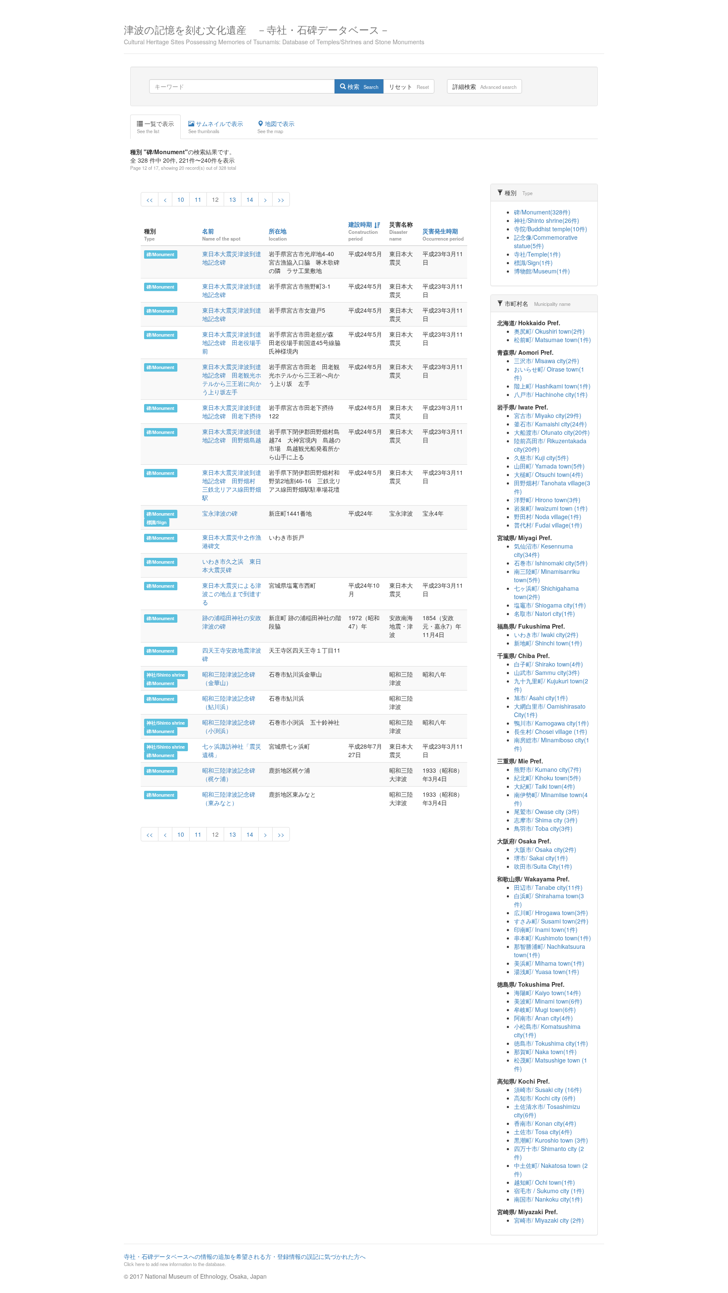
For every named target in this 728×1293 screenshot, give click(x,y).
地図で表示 (275, 126)
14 (249, 199)
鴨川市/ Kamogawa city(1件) (551, 723)
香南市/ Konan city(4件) (545, 1123)
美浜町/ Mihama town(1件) (549, 963)
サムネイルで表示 (215, 126)
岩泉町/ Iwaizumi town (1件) (551, 508)
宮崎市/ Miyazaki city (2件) (549, 1220)
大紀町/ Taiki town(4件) (544, 786)
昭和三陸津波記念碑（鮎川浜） (228, 702)
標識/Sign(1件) (533, 262)
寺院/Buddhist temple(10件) (550, 229)
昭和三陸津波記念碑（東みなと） (228, 798)
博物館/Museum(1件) (542, 271)
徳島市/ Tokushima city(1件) (551, 1043)
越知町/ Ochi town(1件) (544, 1182)
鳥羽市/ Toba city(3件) (543, 828)
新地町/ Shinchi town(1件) (548, 643)
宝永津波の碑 (220, 513)
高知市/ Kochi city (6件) (544, 1098)
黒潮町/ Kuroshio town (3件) (551, 1140)
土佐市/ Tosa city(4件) (543, 1131)
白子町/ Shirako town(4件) (548, 664)
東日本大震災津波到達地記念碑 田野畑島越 (231, 435)
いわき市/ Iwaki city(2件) (546, 634)
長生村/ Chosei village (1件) (550, 731)
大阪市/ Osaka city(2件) (545, 849)
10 (180, 199)
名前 (208, 231)
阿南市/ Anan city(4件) (543, 1018)
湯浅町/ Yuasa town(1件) (546, 971)
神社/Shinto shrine (166, 675)
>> (281, 199)
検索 (362, 86)
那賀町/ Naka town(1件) (545, 1051)
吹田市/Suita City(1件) (543, 866)
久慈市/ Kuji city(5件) (541, 457)
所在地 (277, 231)
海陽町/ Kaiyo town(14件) (547, 992)
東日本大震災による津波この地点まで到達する (231, 593)
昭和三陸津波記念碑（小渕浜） (228, 726)
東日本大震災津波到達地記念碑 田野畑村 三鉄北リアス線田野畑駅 (231, 485)
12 (215, 199)
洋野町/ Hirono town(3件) (547, 499)
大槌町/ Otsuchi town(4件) (548, 474)
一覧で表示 (155, 126)
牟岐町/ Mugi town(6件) (545, 1009)
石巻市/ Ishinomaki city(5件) (551, 563)
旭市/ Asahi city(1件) (541, 697)
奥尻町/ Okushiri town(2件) (549, 331)
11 (198, 199)
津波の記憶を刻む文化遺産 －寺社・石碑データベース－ (274, 33)
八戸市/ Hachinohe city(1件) (551, 394)
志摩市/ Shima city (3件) (546, 820)
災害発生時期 (440, 231)
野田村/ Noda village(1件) (547, 516)
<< (149, 199)
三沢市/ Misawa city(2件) (546, 360)
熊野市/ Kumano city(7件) (547, 769)
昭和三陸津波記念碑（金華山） (228, 678)
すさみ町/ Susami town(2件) (551, 921)
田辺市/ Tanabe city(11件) (548, 887)
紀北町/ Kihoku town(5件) (547, 778)
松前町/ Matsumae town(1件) (552, 339)
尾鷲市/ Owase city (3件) (546, 811)
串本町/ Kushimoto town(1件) (552, 938)
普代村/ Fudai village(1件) (548, 525)
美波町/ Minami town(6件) (548, 1001)
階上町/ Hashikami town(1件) (552, 386)
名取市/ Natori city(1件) (544, 613)
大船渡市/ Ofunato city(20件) (552, 432)
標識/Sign (156, 522)
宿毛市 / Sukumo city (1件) (549, 1190)
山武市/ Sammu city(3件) (547, 672)
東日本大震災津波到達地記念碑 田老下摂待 (231, 411)
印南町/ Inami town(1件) (546, 929)
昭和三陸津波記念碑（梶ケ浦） (228, 774)
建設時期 (360, 224)
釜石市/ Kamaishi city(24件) (550, 424)
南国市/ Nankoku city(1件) (548, 1199)
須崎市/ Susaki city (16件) (548, 1089)
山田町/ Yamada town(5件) (549, 466)
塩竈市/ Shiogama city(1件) (550, 605)
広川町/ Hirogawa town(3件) (551, 912)
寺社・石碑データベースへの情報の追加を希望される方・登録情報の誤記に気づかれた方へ (245, 1259)
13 (232, 199)
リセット (409, 86)
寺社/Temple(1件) (537, 254)
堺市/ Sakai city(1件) (541, 858)
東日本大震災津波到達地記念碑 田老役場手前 (231, 342)
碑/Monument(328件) (542, 212)
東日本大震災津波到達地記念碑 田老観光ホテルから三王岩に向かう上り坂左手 (231, 379)
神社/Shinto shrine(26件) (546, 220)
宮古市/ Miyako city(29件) (547, 415)
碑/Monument (160, 254)
